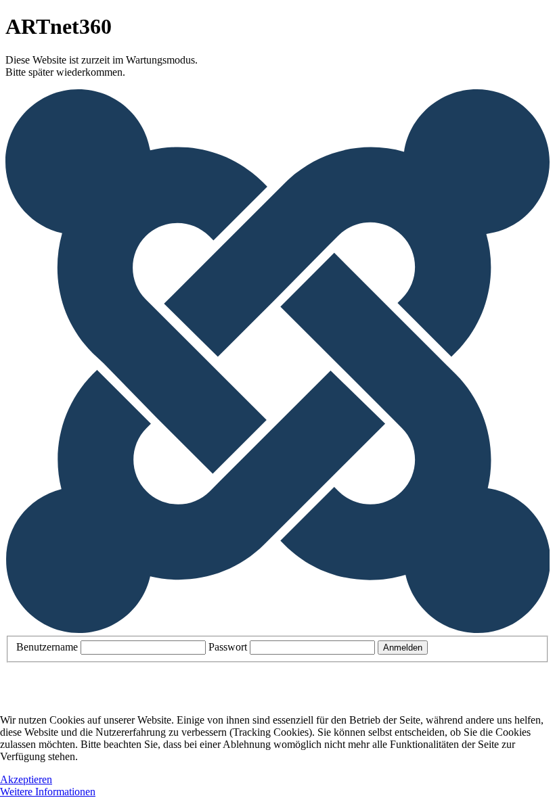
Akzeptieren (26, 779)
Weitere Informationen (47, 791)
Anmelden (402, 647)
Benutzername (47, 647)
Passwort (227, 647)
